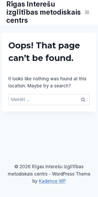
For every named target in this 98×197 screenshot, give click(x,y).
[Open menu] (87, 12)
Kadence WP (52, 181)
